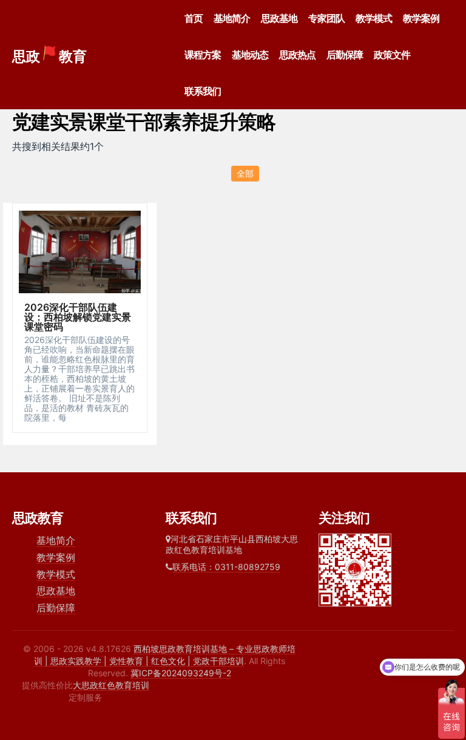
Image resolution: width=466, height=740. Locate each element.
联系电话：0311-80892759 (226, 567)
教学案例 (421, 18)
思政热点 (297, 55)
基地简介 (232, 18)
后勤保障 (344, 55)
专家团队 (326, 18)
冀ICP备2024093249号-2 (180, 673)
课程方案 (202, 55)
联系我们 (202, 91)
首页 (193, 18)
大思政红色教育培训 (111, 685)
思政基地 (279, 18)
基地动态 (250, 55)
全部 (245, 173)
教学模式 (374, 18)
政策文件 (392, 55)
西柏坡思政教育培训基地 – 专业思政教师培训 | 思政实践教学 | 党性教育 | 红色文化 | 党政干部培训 (165, 654)
